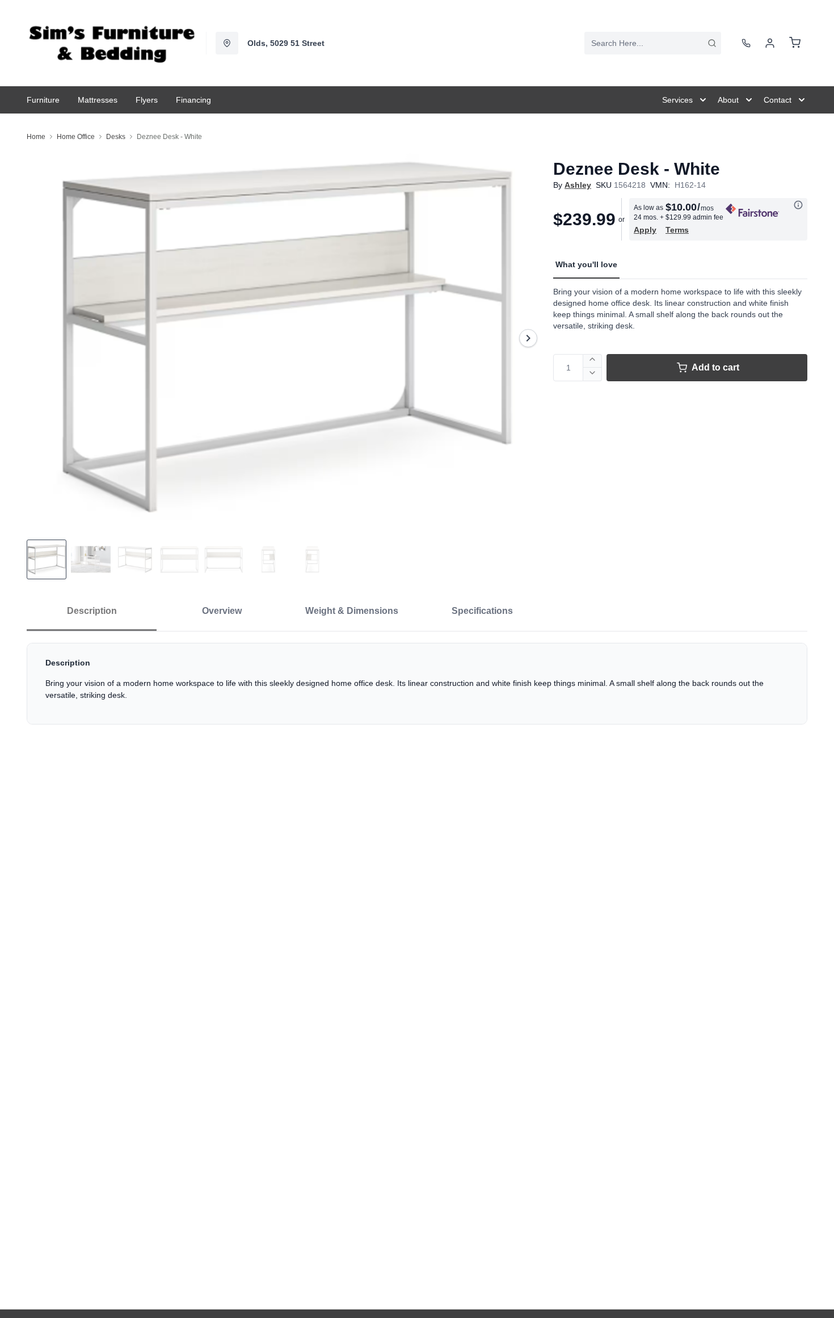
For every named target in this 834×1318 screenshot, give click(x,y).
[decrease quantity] (592, 374)
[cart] (795, 43)
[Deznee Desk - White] (285, 338)
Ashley (578, 185)
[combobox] (652, 43)
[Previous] (42, 338)
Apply (645, 229)
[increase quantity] (592, 361)
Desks (115, 137)
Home (36, 137)
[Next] (528, 338)
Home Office (76, 137)
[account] (770, 43)
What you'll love (586, 264)
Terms (677, 229)
